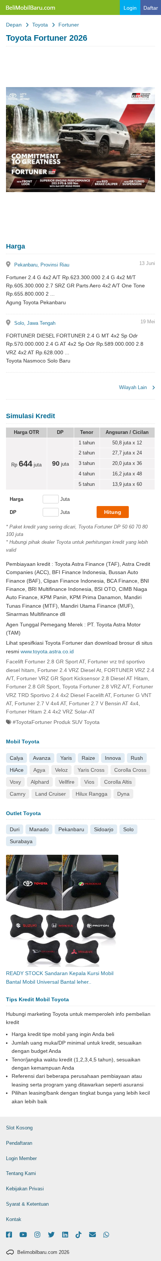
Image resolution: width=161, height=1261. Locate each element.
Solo (128, 829)
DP (13, 512)
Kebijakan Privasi (25, 1188)
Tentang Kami (21, 1173)
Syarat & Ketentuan (27, 1204)
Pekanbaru (71, 829)
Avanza (42, 758)
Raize (88, 758)
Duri (14, 829)
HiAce (17, 770)
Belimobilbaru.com (30, 7)
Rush (137, 758)
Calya (16, 758)
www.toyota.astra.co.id (47, 651)
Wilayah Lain (133, 387)
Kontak (13, 1219)
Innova (113, 758)
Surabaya (21, 841)
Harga (16, 499)
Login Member (21, 1158)
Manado (39, 829)
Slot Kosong (19, 1128)
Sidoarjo (103, 829)
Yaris (66, 758)
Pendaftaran (19, 1143)
